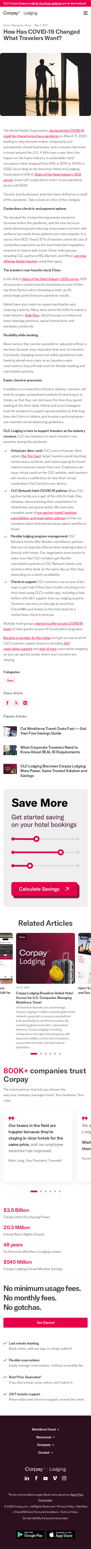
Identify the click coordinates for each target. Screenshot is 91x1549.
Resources (17, 25)
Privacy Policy (65, 1506)
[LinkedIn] (27, 1478)
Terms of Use (69, 1512)
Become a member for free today (27, 638)
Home (6, 25)
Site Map (81, 1506)
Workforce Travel (44, 1429)
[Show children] (58, 1429)
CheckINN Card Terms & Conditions (36, 1512)
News (28, 25)
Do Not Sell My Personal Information (45, 1518)
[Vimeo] (54, 1478)
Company (44, 1445)
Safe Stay (32, 315)
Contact (44, 1453)
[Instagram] (64, 1478)
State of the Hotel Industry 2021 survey (50, 279)
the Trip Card (31, 456)
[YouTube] (45, 1478)
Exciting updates (50, 3)
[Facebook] (36, 1478)
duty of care (48, 649)
